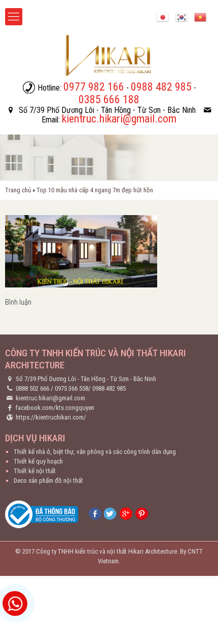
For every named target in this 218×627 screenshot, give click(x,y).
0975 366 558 (71, 388)
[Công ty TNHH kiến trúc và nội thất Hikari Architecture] (109, 55)
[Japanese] (163, 16)
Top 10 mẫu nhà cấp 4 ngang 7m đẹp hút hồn (95, 190)
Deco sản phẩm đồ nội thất (48, 480)
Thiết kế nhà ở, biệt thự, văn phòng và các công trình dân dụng (95, 451)
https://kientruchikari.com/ (51, 417)
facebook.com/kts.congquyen (55, 407)
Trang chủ (18, 190)
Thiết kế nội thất (35, 471)
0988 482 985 (109, 388)
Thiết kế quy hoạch (38, 461)
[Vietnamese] (200, 16)
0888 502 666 (32, 388)
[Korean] (181, 16)
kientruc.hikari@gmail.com (50, 398)
